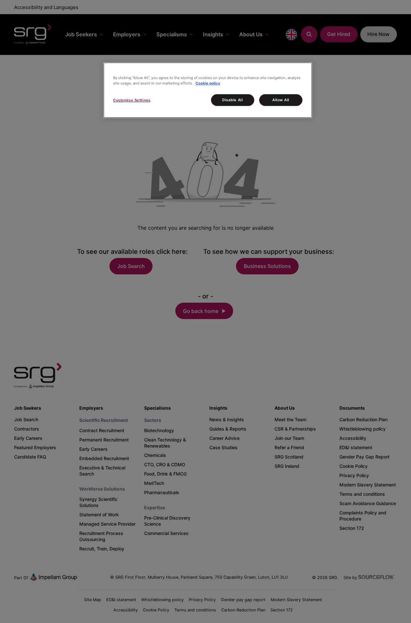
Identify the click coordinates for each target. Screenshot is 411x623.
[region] (207, 90)
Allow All (280, 100)
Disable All (232, 100)
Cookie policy (208, 83)
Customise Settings (131, 100)
